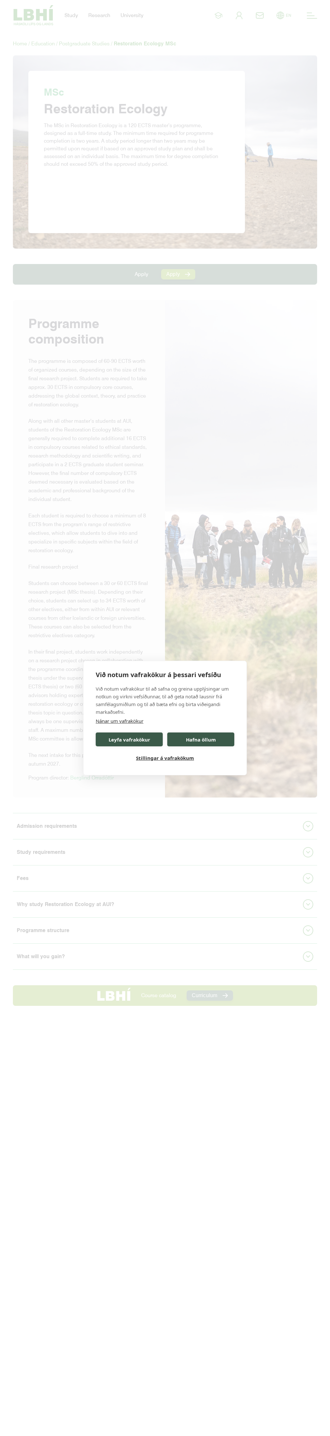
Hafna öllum (201, 739)
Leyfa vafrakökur (129, 739)
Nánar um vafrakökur (119, 721)
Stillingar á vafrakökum (165, 758)
